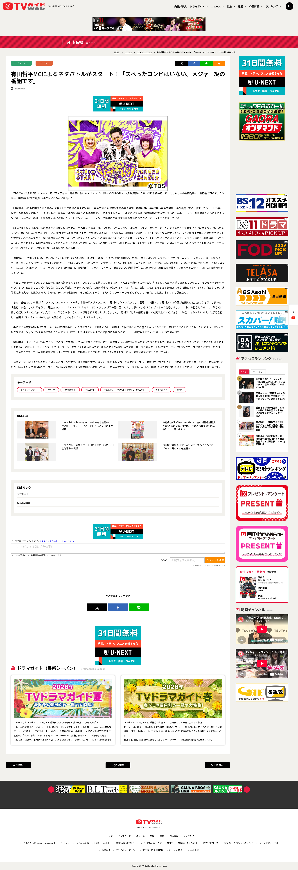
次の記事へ (217, 765)
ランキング (271, 6)
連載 (240, 6)
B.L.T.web (65, 843)
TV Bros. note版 (102, 843)
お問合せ (180, 850)
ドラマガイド (197, 6)
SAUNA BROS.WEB (125, 843)
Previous (51, 789)
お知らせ (106, 850)
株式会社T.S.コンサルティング (238, 843)
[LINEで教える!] (206, 63)
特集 (229, 6)
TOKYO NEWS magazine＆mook (38, 843)
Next (247, 789)
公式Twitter (23, 502)
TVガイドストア (211, 843)
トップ (109, 836)
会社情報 (194, 850)
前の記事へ (18, 765)
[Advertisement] (262, 167)
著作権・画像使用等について (156, 850)
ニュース (216, 6)
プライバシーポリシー (126, 850)
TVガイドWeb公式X (268, 843)
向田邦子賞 (180, 6)
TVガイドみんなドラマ (151, 843)
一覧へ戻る (118, 765)
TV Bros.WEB (82, 843)
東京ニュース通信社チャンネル (182, 843)
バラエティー (44, 63)
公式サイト (23, 494)
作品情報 (254, 6)
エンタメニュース (21, 63)
